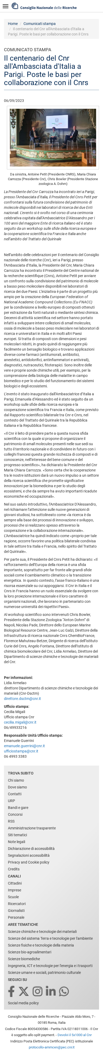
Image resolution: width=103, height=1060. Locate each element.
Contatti (14, 794)
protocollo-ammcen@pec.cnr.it (51, 1047)
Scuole (13, 897)
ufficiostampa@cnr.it (21, 751)
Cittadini (15, 883)
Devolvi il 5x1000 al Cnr (75, 1035)
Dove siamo (17, 787)
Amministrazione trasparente (32, 828)
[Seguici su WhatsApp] (64, 992)
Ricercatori (17, 904)
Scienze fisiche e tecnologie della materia (41, 945)
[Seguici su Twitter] (24, 992)
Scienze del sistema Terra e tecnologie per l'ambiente (50, 938)
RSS (11, 821)
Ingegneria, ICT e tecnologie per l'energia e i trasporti (50, 966)
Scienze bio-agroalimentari (29, 952)
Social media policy (23, 1003)
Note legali (16, 842)
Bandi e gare (18, 808)
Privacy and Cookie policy (28, 862)
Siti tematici (17, 835)
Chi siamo (16, 780)
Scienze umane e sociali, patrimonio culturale (44, 972)
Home (13, 24)
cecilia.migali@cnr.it (20, 722)
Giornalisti (16, 910)
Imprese (14, 890)
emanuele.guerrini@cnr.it (24, 746)
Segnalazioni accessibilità (29, 855)
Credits (14, 869)
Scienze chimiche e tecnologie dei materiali (42, 931)
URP (11, 801)
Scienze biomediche (24, 959)
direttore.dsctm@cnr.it (22, 699)
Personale (16, 917)
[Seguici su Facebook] (12, 992)
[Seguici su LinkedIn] (51, 992)
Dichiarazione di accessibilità (31, 848)
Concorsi (15, 814)
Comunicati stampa (40, 24)
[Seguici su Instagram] (38, 992)
